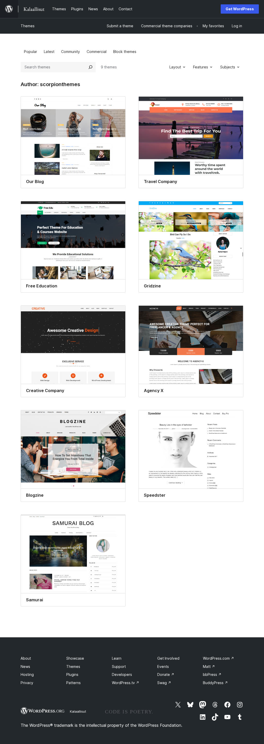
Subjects (227, 67)
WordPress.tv (125, 683)
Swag (164, 683)
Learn (116, 658)
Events (163, 666)
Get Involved (168, 658)
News (25, 666)
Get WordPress (240, 9)
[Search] (90, 67)
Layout (175, 67)
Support (119, 666)
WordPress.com (218, 658)
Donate (165, 674)
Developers (122, 674)
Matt (209, 666)
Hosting (27, 674)
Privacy (27, 683)
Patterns (73, 683)
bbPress (212, 674)
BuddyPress (215, 683)
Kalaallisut (78, 711)
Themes (28, 26)
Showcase (75, 658)
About (26, 658)
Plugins (72, 674)
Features (200, 67)
